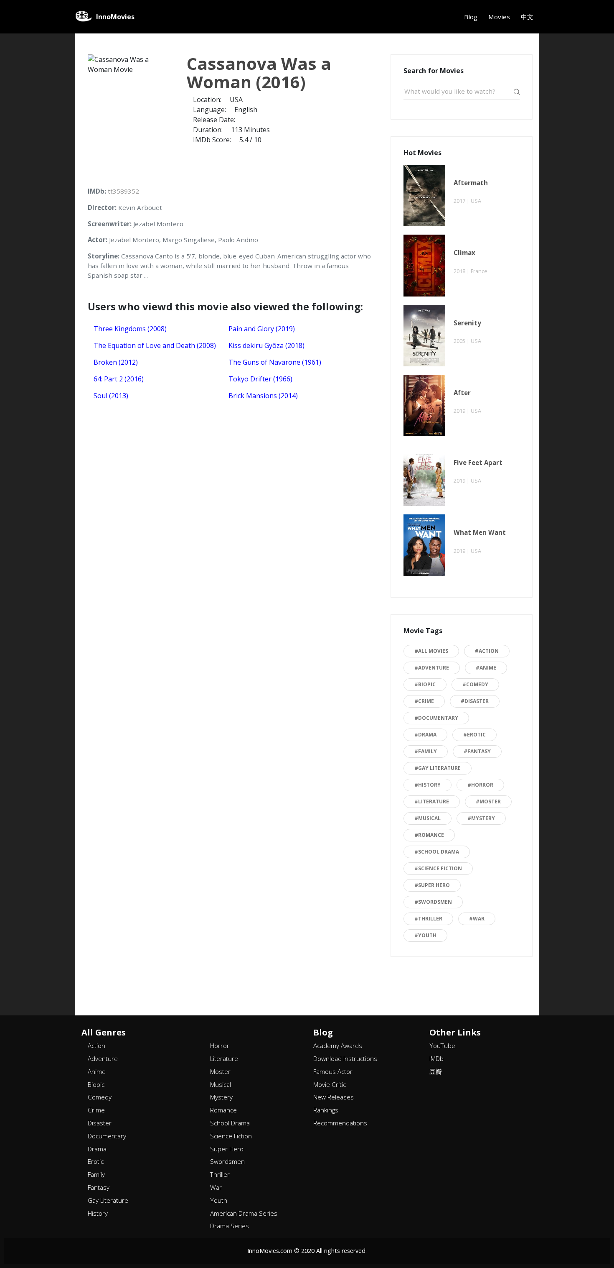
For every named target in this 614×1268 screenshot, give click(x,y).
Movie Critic (329, 1084)
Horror (219, 1045)
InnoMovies (115, 16)
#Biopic (425, 684)
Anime (97, 1071)
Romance (223, 1110)
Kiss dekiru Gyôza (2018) (266, 345)
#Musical (427, 818)
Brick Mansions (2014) (263, 395)
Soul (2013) (111, 395)
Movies (499, 17)
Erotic (96, 1161)
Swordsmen (227, 1161)
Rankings (325, 1110)
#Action (487, 650)
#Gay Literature (437, 768)
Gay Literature (108, 1200)
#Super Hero (432, 885)
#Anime (486, 667)
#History (427, 784)
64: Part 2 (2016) (119, 378)
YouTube (442, 1045)
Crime (96, 1110)
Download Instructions (345, 1058)
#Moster (488, 801)
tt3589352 (123, 191)
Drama (97, 1149)
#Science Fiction (438, 868)
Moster (220, 1071)
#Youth (425, 935)
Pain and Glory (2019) (261, 328)
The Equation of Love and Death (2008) (155, 345)
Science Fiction (231, 1136)
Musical (220, 1084)
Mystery (221, 1097)
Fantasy (98, 1187)
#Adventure (431, 667)
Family (96, 1174)
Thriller (220, 1174)
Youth (218, 1200)
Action (96, 1045)
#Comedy (475, 684)
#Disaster (475, 701)
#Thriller (428, 918)
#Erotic (474, 734)
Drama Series (229, 1226)
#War (477, 918)
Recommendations (340, 1123)
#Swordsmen (433, 901)
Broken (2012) (116, 362)
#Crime (424, 701)
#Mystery (481, 818)
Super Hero (227, 1149)
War (216, 1187)
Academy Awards (337, 1045)
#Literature (431, 801)
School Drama (230, 1123)
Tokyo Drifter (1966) (260, 378)
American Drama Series (243, 1213)
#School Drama (436, 851)
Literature (224, 1058)
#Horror (480, 784)
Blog (470, 17)
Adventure (103, 1058)
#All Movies (431, 650)
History (98, 1213)
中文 (527, 17)
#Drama (425, 734)
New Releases (333, 1097)
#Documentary (436, 717)
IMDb (436, 1058)
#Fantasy (477, 751)
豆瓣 (435, 1071)
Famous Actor (333, 1071)
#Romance (429, 835)
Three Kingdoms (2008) (130, 328)
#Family (425, 751)
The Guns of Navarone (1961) (274, 362)
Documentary (107, 1136)
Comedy (100, 1097)
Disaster (100, 1123)
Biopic (96, 1084)
